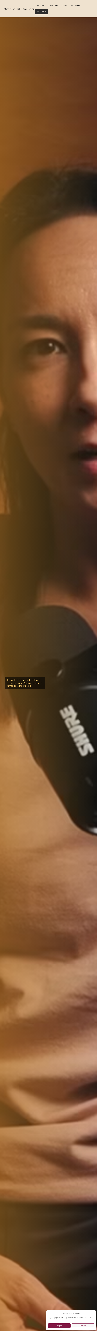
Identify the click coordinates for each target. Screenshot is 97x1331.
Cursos (40, 6)
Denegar (83, 1326)
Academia (41, 11)
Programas (53, 6)
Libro (64, 6)
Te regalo (76, 6)
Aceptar (59, 1326)
